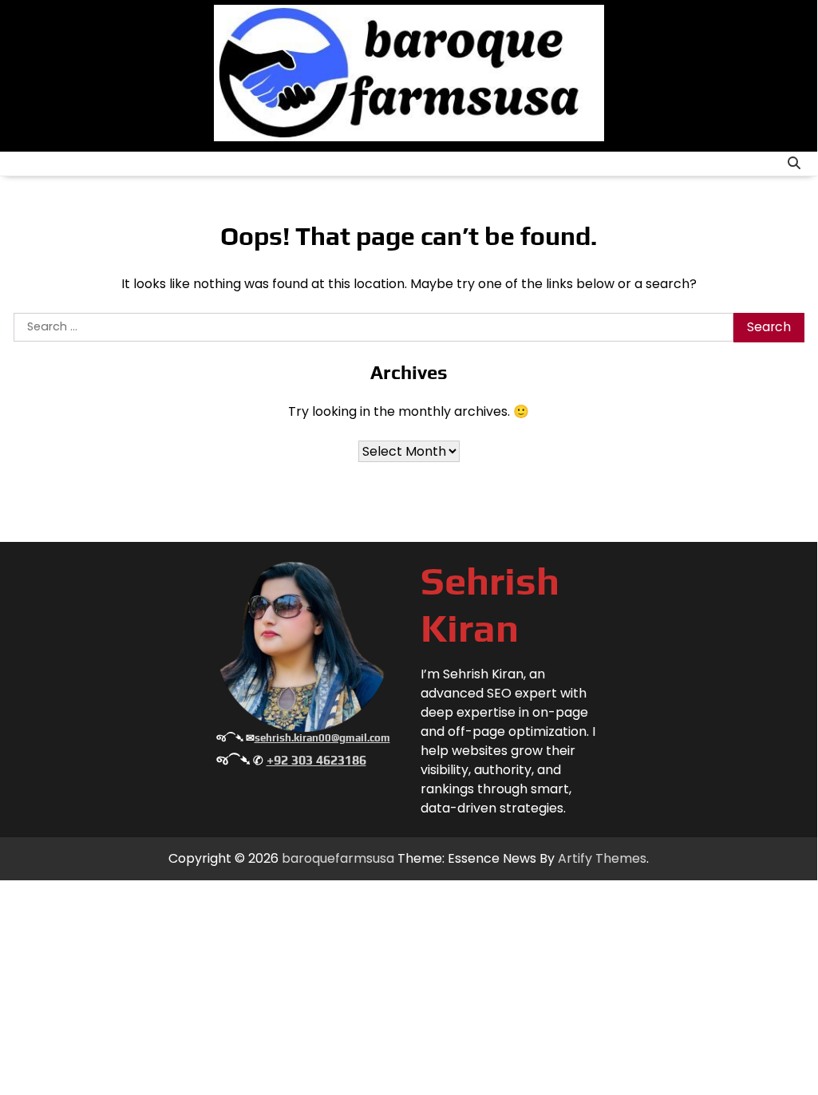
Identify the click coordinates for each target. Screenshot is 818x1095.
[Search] (794, 164)
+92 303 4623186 (316, 760)
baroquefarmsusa (338, 858)
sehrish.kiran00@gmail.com (322, 738)
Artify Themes (602, 858)
